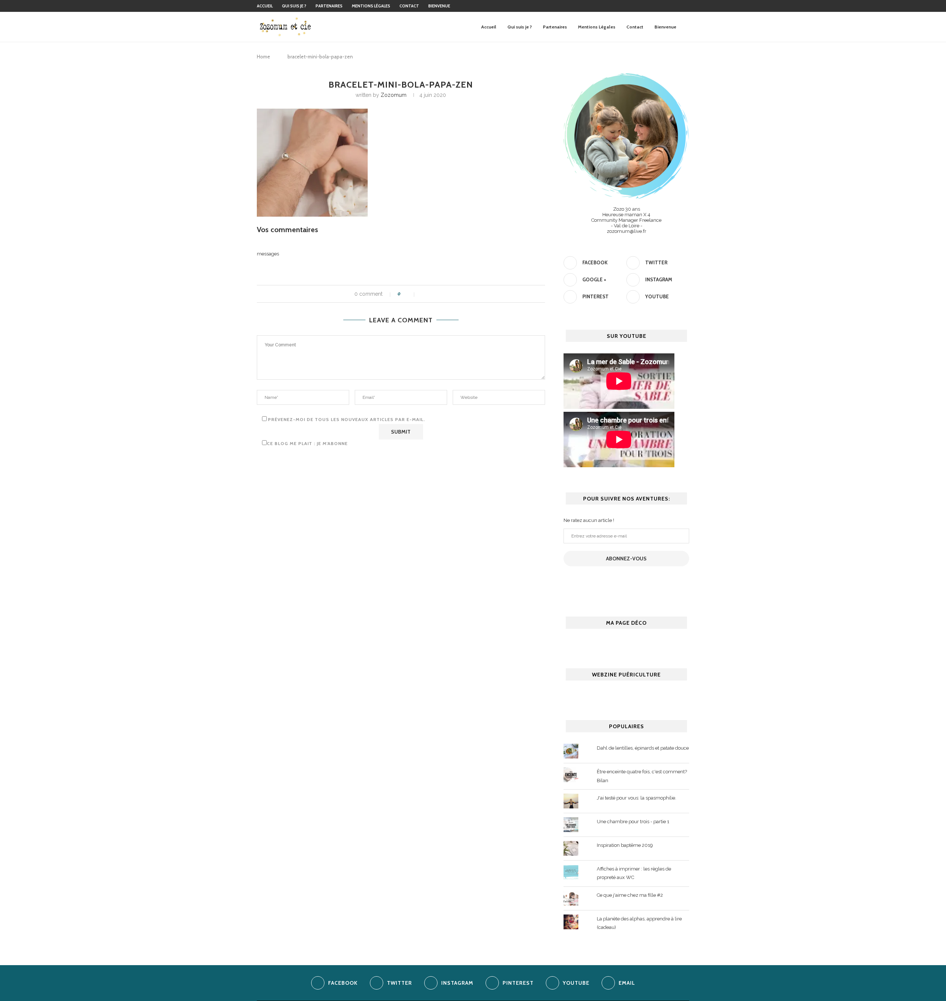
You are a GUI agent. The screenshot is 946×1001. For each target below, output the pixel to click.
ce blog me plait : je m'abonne (307, 443)
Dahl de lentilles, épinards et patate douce (643, 748)
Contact (409, 6)
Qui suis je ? (294, 6)
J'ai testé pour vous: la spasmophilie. (636, 798)
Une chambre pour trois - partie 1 (633, 821)
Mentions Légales (371, 6)
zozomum (393, 95)
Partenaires (329, 6)
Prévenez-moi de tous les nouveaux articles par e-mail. (346, 419)
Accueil (265, 6)
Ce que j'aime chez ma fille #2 (630, 895)
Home (263, 57)
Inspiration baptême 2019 (625, 845)
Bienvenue (439, 6)
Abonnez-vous (626, 558)
